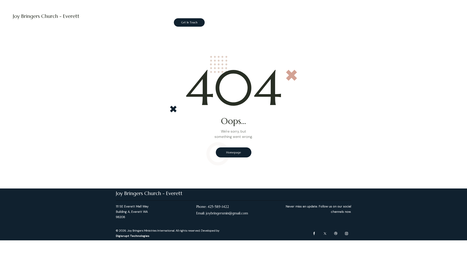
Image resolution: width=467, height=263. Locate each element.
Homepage (233, 152)
